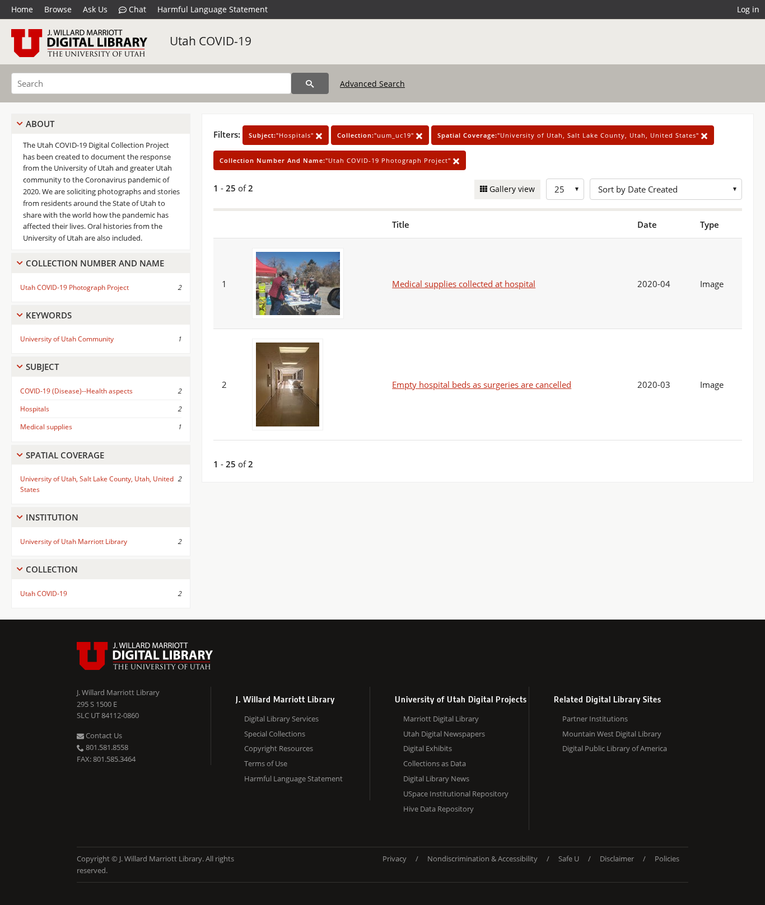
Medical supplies (46, 427)
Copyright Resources (278, 748)
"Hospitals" (282, 135)
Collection (52, 569)
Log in (748, 9)
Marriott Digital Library (441, 719)
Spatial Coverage (65, 455)
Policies (667, 859)
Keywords (49, 315)
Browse (58, 9)
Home (22, 9)
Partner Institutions (595, 719)
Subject (42, 366)
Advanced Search (372, 83)
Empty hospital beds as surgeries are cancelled (481, 384)
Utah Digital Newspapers (444, 734)
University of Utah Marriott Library (73, 541)
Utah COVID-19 (210, 41)
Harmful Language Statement (212, 9)
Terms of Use (265, 763)
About (40, 123)
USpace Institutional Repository (456, 794)
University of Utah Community (67, 339)
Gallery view (511, 189)
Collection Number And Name (95, 263)
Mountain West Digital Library (611, 734)
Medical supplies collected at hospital (463, 283)
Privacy (394, 859)
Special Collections (274, 734)
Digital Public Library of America (614, 748)
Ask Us (95, 9)
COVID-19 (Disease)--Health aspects (76, 391)
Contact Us (103, 735)
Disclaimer (617, 859)
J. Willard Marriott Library (118, 692)
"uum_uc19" (376, 135)
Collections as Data (434, 763)
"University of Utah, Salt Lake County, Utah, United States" (569, 135)
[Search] (310, 83)
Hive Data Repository (438, 809)
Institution (52, 517)
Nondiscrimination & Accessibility (482, 859)
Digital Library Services (281, 719)
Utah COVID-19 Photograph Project (74, 287)
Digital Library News (436, 778)
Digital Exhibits (427, 748)
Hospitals (34, 409)
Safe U (568, 859)
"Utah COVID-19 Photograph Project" (336, 160)
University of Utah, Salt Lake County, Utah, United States (97, 484)
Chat (136, 9)
